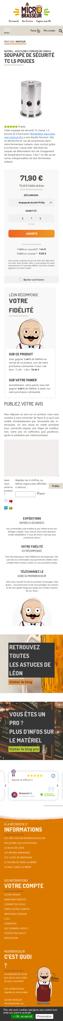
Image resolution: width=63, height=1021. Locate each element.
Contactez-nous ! (15, 933)
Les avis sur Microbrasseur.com (24, 838)
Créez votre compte (17, 909)
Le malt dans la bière (17, 867)
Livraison (10, 923)
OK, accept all (23, 1016)
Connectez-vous (14, 904)
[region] (31, 147)
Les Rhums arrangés (17, 852)
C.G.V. (7, 918)
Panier (34, 30)
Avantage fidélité (15, 899)
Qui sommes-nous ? (16, 928)
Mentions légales (15, 913)
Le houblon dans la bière (20, 862)
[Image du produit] (31, 98)
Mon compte (49, 30)
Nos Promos (27, 21)
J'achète (31, 233)
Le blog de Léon (14, 847)
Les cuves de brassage (18, 857)
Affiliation (11, 937)
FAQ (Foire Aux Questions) (20, 842)
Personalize (44, 1016)
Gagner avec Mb (43, 21)
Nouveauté (14, 21)
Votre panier (12, 894)
